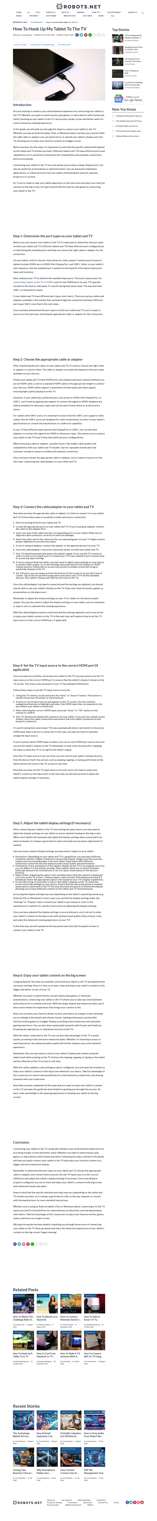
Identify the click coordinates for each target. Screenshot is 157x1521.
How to (96, 12)
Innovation (69, 16)
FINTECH (65, 12)
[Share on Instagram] (23, 1244)
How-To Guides (20, 44)
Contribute (72, 1502)
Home (18, 12)
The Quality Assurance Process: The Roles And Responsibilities (129, 121)
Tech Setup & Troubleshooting (42, 44)
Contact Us (103, 1502)
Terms (116, 1502)
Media (19, 16)
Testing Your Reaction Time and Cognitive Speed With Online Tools (129, 116)
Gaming (80, 12)
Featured (87, 16)
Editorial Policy (84, 1500)
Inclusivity (101, 1500)
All (112, 16)
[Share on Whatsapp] (90, 35)
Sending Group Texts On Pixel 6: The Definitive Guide (134, 48)
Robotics (50, 12)
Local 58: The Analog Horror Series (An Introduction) (133, 83)
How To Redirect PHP (132, 72)
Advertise (87, 1502)
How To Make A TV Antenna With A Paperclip (70, 1356)
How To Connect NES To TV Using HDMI (92, 1356)
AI (28, 12)
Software (51, 16)
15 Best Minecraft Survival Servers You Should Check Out (128, 136)
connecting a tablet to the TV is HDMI (33, 282)
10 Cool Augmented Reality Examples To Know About (133, 36)
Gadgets (132, 12)
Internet (34, 16)
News (101, 16)
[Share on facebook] (77, 35)
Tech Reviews (113, 12)
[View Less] (103, 35)
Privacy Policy (53, 1505)
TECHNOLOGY (64, 44)
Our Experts (66, 1500)
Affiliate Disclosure (73, 1505)
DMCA (90, 1505)
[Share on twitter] (81, 35)
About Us (51, 1500)
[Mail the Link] (99, 35)
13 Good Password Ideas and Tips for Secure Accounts (128, 131)
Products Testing (54, 1502)
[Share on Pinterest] (85, 35)
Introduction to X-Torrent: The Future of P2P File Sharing (133, 60)
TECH (37, 12)
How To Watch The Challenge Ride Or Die (23, 1319)
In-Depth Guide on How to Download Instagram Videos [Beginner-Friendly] (128, 126)
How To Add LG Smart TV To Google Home (92, 1319)
